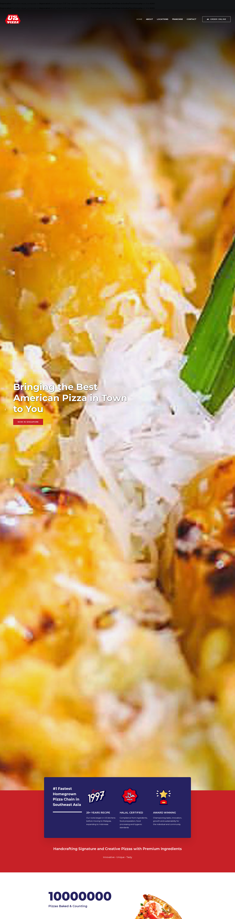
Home (139, 19)
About (149, 19)
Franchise (177, 19)
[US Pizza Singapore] (12, 19)
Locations (162, 19)
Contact (191, 19)
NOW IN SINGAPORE (28, 422)
